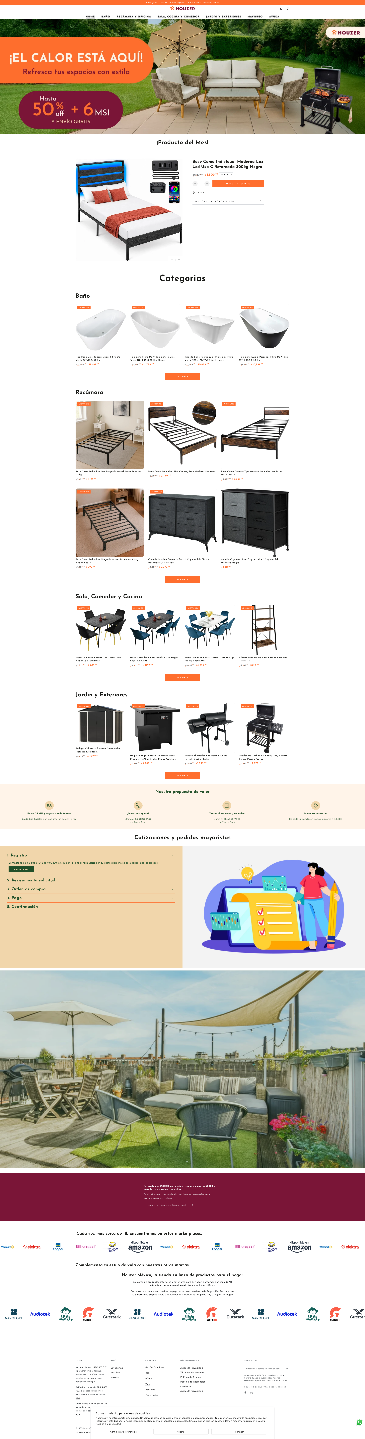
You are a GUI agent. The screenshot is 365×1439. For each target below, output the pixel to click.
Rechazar (239, 1431)
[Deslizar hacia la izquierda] (171, 259)
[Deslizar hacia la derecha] (178, 259)
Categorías (116, 1368)
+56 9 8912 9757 (99, 1403)
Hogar (148, 1373)
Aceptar (181, 1431)
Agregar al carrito (238, 184)
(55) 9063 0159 (100, 1367)
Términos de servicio (192, 1372)
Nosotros (115, 1372)
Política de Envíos (190, 1377)
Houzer (86, 1428)
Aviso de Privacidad (191, 1368)
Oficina (148, 1378)
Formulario (21, 869)
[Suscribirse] (193, 1205)
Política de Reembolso (193, 1381)
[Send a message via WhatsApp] (360, 1422)
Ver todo (182, 377)
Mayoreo (115, 1377)
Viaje (147, 1384)
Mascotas (150, 1389)
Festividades (151, 1395)
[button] (77, 8)
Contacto (185, 1386)
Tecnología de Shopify (85, 1432)
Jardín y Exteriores (154, 1367)
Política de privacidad (108, 1424)
